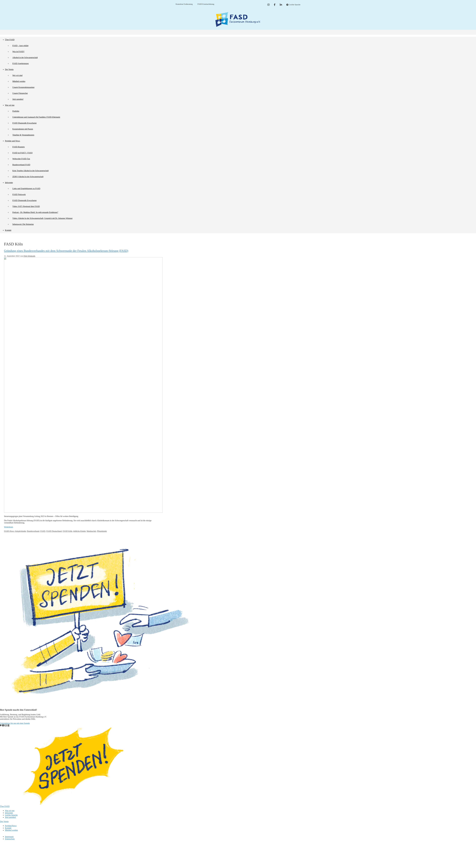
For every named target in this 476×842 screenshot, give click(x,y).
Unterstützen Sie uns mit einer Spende (15, 723)
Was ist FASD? (18, 51)
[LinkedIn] (281, 4)
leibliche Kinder (79, 531)
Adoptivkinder (20, 531)
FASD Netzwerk (19, 194)
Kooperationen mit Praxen (22, 129)
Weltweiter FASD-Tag (21, 159)
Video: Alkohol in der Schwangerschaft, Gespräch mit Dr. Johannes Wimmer (42, 218)
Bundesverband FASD (21, 165)
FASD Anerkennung (20, 63)
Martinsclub (91, 531)
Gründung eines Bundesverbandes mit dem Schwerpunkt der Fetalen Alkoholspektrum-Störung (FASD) (66, 250)
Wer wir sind (17, 75)
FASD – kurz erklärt (20, 46)
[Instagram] (268, 4)
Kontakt (8, 230)
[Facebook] (274, 4)
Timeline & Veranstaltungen (23, 135)
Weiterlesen (8, 527)
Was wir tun (9, 105)
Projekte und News (12, 141)
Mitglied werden (18, 81)
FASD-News (9, 531)
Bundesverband (33, 531)
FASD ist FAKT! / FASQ (22, 153)
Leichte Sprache (11, 815)
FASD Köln (67, 531)
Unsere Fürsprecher (20, 93)
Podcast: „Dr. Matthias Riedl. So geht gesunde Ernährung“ (35, 212)
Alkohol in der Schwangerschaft (25, 57)
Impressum (9, 837)
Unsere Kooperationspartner (23, 87)
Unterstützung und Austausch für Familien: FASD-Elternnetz (36, 117)
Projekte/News (10, 826)
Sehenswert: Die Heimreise (23, 224)
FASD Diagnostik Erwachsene (24, 123)
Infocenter (9, 183)
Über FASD (10, 40)
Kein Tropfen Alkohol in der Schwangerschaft (30, 171)
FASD (42, 531)
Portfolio (15, 111)
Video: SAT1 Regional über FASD (26, 206)
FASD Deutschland (54, 531)
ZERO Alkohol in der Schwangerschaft (27, 177)
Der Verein (9, 69)
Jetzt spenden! (17, 99)
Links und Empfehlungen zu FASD (26, 188)
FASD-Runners (18, 147)
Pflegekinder (102, 531)
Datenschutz (10, 839)
